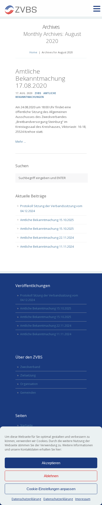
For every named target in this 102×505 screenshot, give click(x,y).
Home (33, 52)
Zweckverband (30, 367)
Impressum (82, 499)
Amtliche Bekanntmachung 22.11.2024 (47, 237)
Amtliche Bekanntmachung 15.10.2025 (47, 220)
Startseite (26, 425)
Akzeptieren (51, 463)
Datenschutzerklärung (26, 499)
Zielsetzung (28, 375)
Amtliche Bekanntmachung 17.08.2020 (40, 78)
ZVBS (38, 93)
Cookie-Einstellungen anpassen (51, 489)
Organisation (29, 384)
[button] (96, 9)
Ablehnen (51, 476)
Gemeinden (28, 393)
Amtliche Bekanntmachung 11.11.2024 (47, 246)
